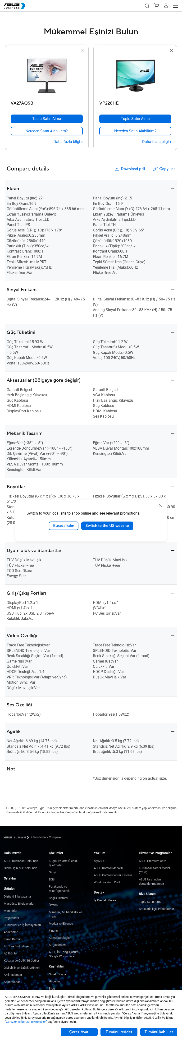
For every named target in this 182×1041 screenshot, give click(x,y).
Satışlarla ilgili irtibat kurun (156, 909)
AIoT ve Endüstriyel (16, 946)
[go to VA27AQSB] (46, 76)
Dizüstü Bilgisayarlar (17, 896)
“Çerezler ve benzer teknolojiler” (26, 1021)
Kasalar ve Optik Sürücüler (21, 960)
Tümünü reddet (119, 1032)
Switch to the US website (107, 525)
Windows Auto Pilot (107, 882)
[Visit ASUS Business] (17, 837)
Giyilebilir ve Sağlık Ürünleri (22, 967)
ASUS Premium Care (152, 861)
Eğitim (53, 879)
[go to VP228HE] (135, 76)
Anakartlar (11, 932)
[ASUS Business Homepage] (15, 5)
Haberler (54, 981)
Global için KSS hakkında (20, 868)
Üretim (53, 905)
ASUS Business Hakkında (21, 861)
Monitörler (10, 910)
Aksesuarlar (12, 982)
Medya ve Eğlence (61, 923)
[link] (47, 131)
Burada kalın (63, 525)
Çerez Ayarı (79, 1032)
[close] (161, 506)
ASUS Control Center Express (113, 875)
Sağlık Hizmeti (58, 898)
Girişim (53, 872)
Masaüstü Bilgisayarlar (19, 903)
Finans (53, 930)
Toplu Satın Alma (150, 901)
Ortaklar (10, 878)
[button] (147, 6)
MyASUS (99, 861)
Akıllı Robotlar (13, 975)
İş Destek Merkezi (106, 900)
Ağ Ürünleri (11, 953)
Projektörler (11, 918)
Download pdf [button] (133, 168)
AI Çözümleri (57, 945)
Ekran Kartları (13, 939)
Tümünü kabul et (159, 1032)
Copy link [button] (167, 168)
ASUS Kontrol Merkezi (108, 868)
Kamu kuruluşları (60, 938)
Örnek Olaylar (58, 974)
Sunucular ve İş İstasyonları (22, 925)
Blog (52, 988)
